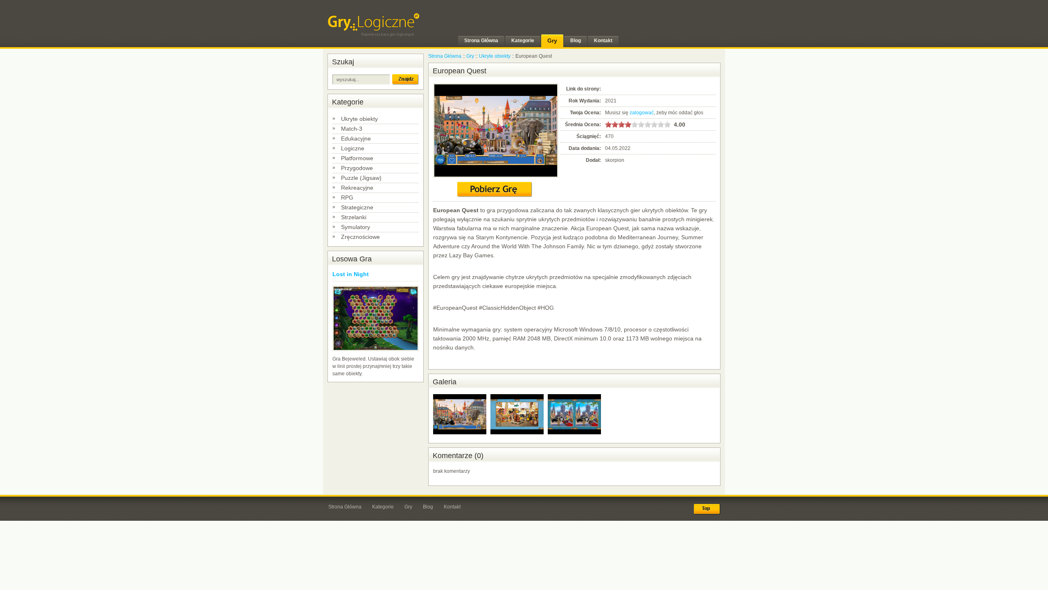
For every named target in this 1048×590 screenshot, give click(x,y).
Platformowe (357, 158)
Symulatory (355, 227)
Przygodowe (357, 168)
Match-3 (351, 128)
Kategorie (383, 506)
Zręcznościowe (360, 237)
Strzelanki (353, 217)
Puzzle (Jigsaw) (361, 178)
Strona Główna (444, 56)
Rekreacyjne (357, 187)
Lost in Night (350, 274)
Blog (428, 506)
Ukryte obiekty (359, 119)
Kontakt (452, 506)
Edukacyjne (356, 138)
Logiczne (352, 148)
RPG (347, 197)
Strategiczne (357, 207)
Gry (470, 56)
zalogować (642, 113)
